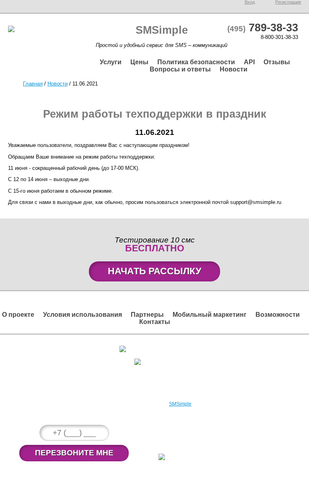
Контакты (154, 321)
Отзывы (277, 62)
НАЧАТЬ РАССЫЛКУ (154, 271)
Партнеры (147, 314)
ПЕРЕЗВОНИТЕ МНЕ (74, 452)
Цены (139, 62)
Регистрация (158, 360)
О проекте (18, 314)
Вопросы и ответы (180, 69)
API (249, 62)
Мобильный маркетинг (210, 314)
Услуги (111, 62)
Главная (33, 84)
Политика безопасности (196, 62)
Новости (233, 69)
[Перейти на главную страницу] (11, 30)
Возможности (277, 314)
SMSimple (180, 404)
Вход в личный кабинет (159, 347)
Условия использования (82, 314)
